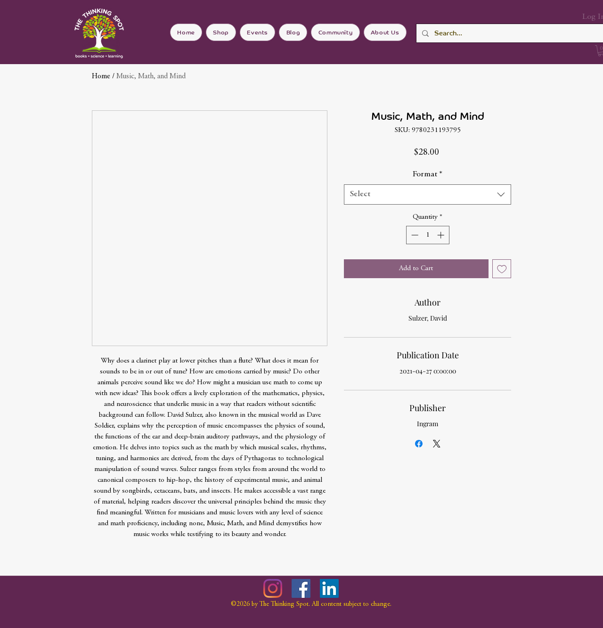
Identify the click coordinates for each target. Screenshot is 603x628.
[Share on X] (436, 443)
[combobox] (427, 194)
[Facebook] (301, 588)
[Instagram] (272, 588)
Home (101, 76)
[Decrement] (413, 235)
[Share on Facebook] (418, 443)
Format (427, 174)
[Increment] (441, 235)
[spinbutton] (427, 235)
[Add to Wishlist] (502, 269)
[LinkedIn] (329, 588)
